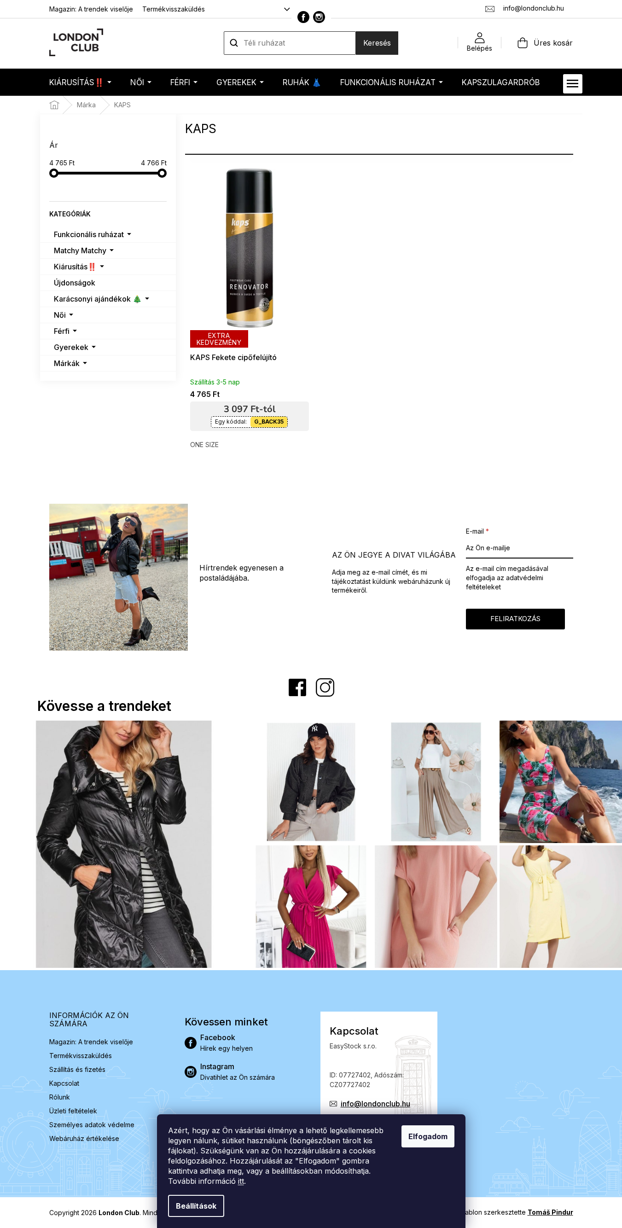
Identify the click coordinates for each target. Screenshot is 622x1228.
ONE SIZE (204, 444)
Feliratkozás (515, 618)
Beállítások (196, 1206)
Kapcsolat (64, 1083)
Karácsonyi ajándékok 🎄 (98, 298)
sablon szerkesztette (517, 1212)
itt (241, 1181)
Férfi (62, 331)
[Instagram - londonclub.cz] (319, 17)
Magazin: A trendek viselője (91, 9)
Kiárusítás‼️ (75, 266)
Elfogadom (428, 1136)
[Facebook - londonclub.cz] (303, 17)
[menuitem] (80, 82)
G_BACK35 (269, 421)
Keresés (377, 42)
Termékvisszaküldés (173, 9)
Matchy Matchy (80, 250)
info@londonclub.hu (375, 1103)
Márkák (67, 363)
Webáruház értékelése (84, 1138)
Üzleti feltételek (73, 1111)
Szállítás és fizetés (77, 1069)
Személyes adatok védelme (91, 1125)
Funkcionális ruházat (89, 234)
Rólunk (59, 1097)
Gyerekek (71, 347)
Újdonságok (74, 282)
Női (60, 315)
